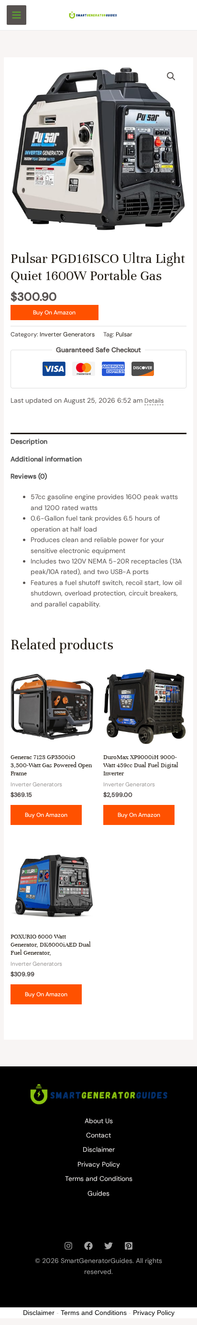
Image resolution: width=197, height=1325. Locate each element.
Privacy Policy (98, 1164)
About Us (99, 1120)
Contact (98, 1135)
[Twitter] (108, 1246)
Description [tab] (29, 441)
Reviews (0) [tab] (29, 476)
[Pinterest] (128, 1246)
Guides (98, 1193)
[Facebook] (88, 1246)
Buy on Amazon (54, 312)
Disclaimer (99, 1149)
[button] (171, 76)
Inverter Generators (67, 334)
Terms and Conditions (98, 1178)
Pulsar (124, 334)
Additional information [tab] (46, 459)
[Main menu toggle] (16, 15)
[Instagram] (68, 1246)
